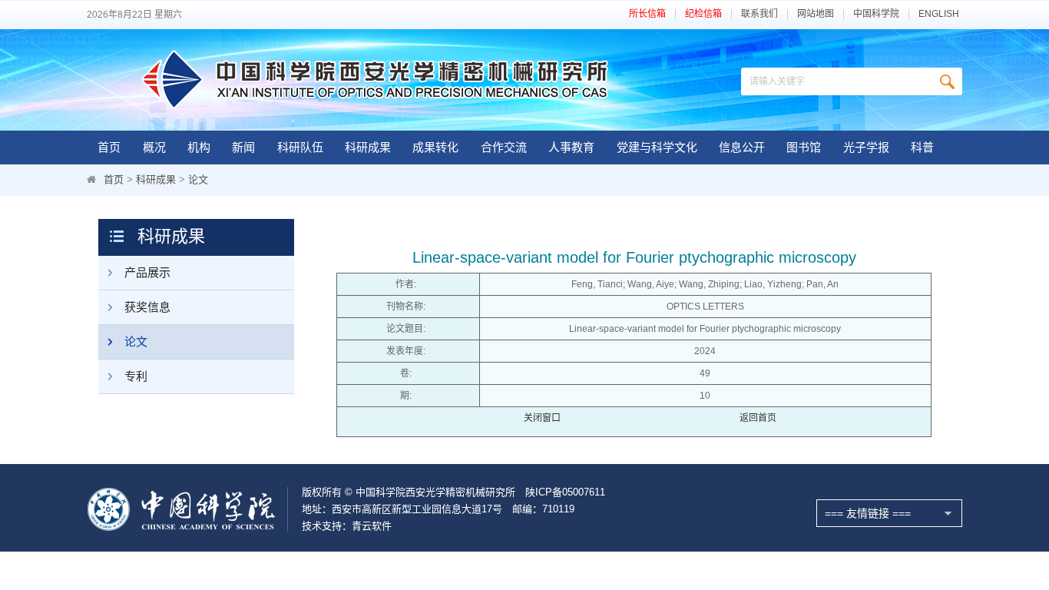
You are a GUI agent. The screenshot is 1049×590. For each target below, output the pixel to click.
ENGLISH (938, 14)
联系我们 (759, 14)
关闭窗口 (542, 418)
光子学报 (866, 147)
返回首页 (758, 418)
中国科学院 (876, 14)
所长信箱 (647, 14)
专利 (135, 376)
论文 (198, 179)
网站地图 (815, 14)
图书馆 (803, 147)
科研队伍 (300, 147)
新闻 (243, 147)
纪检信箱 (703, 14)
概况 (154, 147)
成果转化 (435, 147)
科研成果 (368, 147)
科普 (922, 147)
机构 (198, 147)
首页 (109, 147)
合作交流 (504, 147)
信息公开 (742, 147)
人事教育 (571, 147)
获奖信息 (147, 306)
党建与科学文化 (657, 147)
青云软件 (372, 526)
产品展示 (147, 272)
